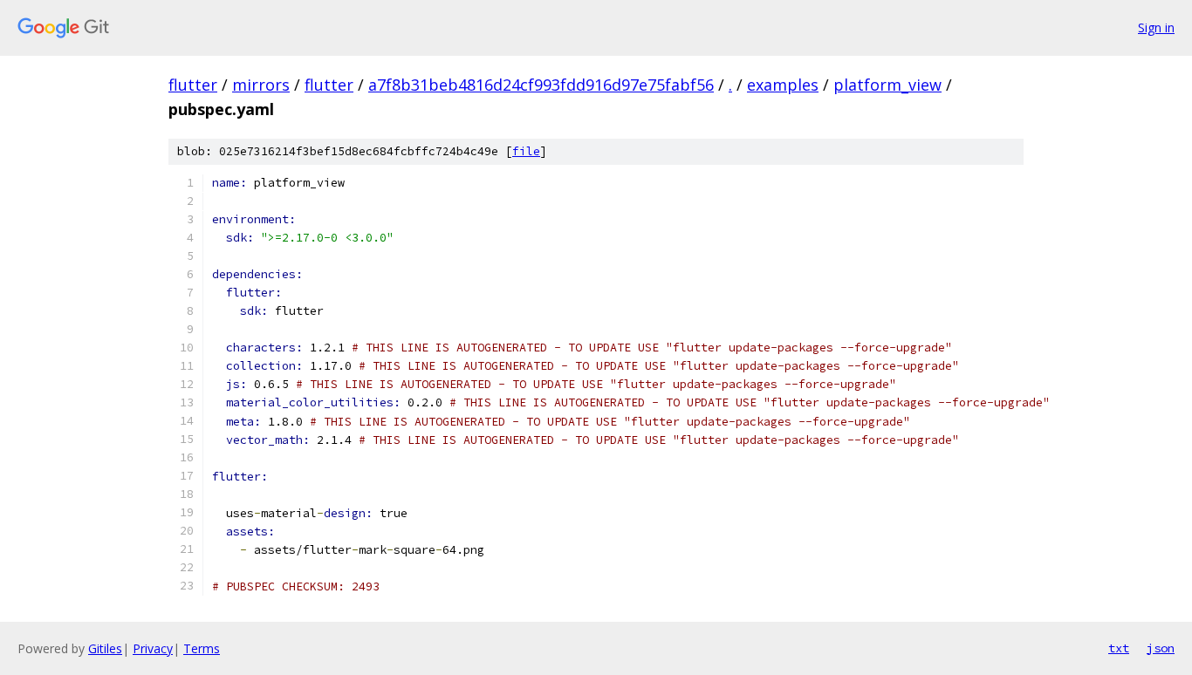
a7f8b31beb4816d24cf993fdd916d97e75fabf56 (541, 84)
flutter (192, 84)
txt (1118, 648)
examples (783, 84)
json (1161, 648)
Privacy (153, 648)
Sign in (1156, 27)
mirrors (261, 84)
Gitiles (105, 648)
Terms (201, 648)
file (526, 151)
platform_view (887, 84)
